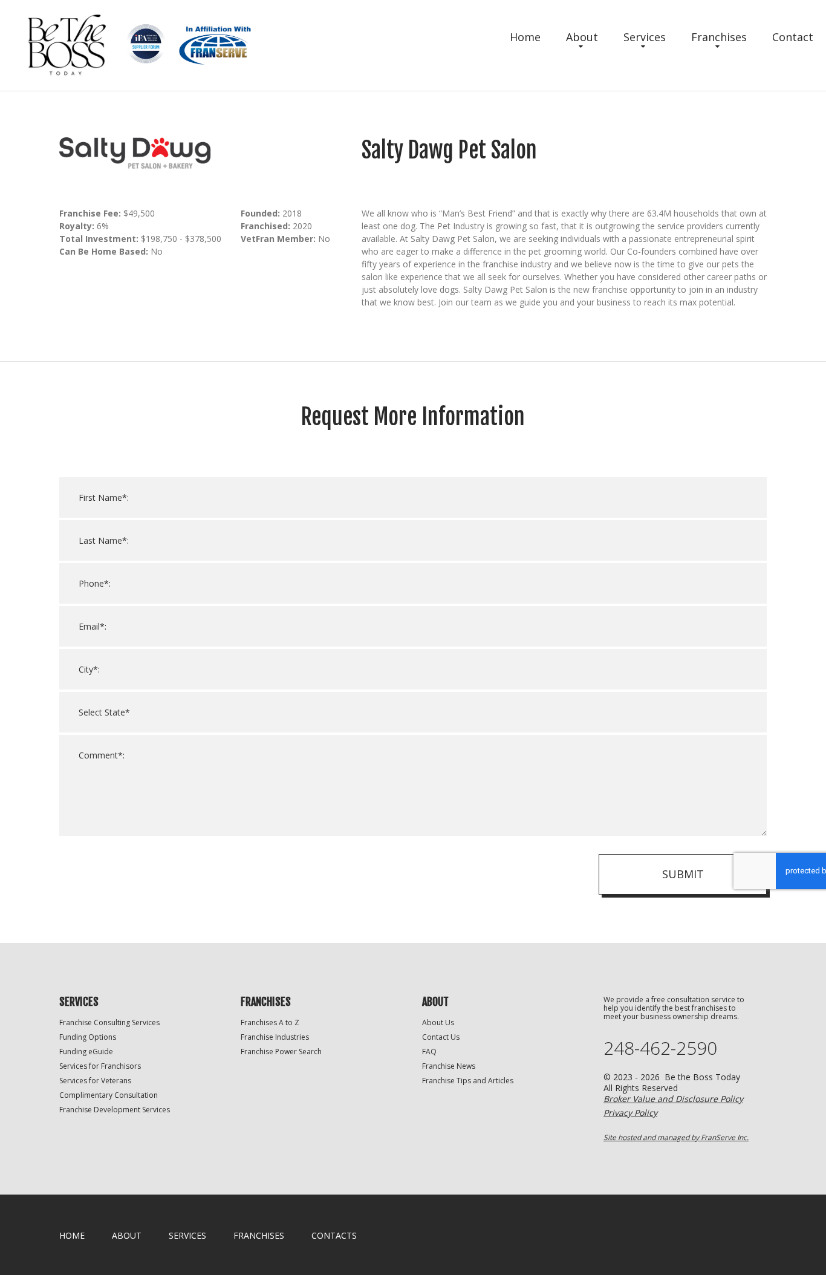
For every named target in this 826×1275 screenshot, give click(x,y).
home (72, 1235)
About (582, 37)
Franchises (719, 37)
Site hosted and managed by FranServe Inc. (676, 1137)
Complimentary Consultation (108, 1095)
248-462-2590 (660, 1048)
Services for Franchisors (100, 1066)
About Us (438, 1022)
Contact (792, 37)
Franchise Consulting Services (109, 1022)
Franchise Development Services (114, 1109)
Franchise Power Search (281, 1051)
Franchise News (448, 1066)
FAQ (429, 1051)
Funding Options (87, 1037)
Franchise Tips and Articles (467, 1080)
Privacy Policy (630, 1112)
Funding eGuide (86, 1051)
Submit (683, 874)
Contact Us (441, 1037)
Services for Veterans (95, 1080)
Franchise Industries (275, 1037)
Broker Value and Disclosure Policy (673, 1098)
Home (525, 37)
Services (644, 37)
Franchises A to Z (270, 1022)
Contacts (334, 1235)
